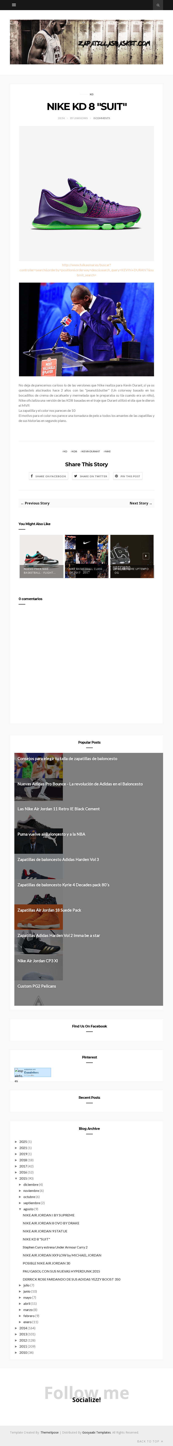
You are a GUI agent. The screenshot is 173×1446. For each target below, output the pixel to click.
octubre (29, 1197)
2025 (23, 1142)
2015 (23, 1178)
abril (26, 1303)
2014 (23, 1328)
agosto (28, 1209)
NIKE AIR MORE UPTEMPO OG (86, 571)
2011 (23, 1346)
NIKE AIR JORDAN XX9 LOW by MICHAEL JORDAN (62, 1255)
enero (27, 1322)
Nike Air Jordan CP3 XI (38, 960)
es (31, 1072)
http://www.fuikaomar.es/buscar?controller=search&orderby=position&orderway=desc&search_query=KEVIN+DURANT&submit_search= (87, 270)
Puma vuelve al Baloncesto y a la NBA (51, 834)
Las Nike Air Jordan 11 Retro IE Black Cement (59, 808)
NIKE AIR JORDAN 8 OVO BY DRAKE (51, 1223)
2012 (23, 1340)
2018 (23, 1160)
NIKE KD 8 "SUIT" (36, 1239)
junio (26, 1291)
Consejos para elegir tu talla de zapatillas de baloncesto (67, 758)
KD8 (74, 451)
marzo (28, 1310)
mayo (27, 1297)
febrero (29, 1316)
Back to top (148, 1441)
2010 (23, 1352)
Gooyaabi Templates (96, 1432)
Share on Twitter (93, 476)
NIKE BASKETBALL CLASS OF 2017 (40, 571)
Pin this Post (131, 476)
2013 (23, 1334)
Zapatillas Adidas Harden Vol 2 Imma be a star (59, 935)
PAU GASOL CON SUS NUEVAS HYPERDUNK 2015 (61, 1271)
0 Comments (101, 118)
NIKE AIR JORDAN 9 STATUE (45, 1231)
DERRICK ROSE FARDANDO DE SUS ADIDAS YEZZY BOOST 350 (71, 1279)
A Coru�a (29, 1075)
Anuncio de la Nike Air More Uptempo (132, 571)
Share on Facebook (50, 476)
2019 (23, 1154)
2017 (23, 1166)
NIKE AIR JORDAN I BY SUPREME (48, 1215)
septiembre (31, 1203)
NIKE (108, 451)
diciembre (30, 1184)
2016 (23, 1172)
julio (26, 1285)
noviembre (31, 1191)
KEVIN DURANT (91, 451)
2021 (23, 1148)
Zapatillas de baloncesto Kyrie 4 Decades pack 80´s (63, 884)
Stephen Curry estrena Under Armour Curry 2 (55, 1247)
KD (91, 94)
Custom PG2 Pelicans (37, 986)
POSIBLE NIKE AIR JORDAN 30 (46, 1263)
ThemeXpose (50, 1432)
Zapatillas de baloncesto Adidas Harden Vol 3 (58, 859)
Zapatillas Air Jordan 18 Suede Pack (49, 910)
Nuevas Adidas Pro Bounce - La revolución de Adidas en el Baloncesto (80, 783)
